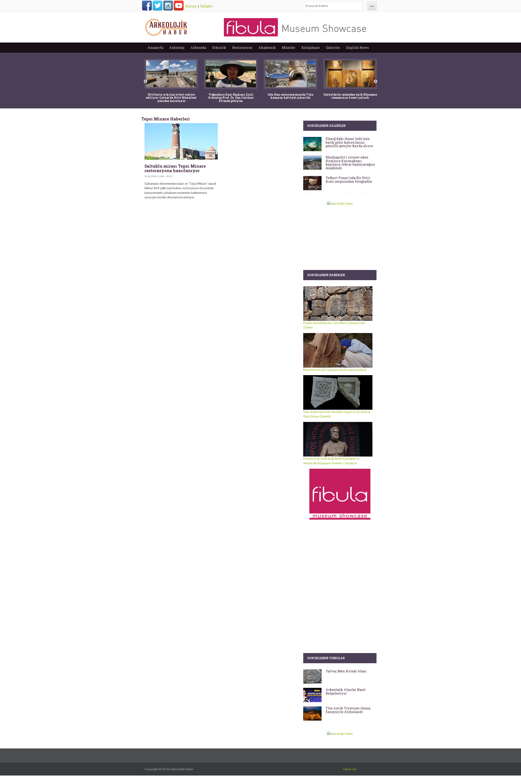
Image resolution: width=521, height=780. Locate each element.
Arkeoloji (176, 47)
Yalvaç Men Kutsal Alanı (346, 671)
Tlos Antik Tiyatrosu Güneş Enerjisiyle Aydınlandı (348, 710)
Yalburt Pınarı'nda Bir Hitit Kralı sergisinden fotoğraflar (349, 180)
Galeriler (333, 47)
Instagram (168, 5)
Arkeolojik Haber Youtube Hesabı (179, 5)
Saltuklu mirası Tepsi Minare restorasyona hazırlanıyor (175, 168)
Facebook (147, 5)
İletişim (206, 6)
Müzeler (288, 47)
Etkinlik (219, 47)
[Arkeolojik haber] (166, 26)
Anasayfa (155, 47)
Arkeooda (198, 47)
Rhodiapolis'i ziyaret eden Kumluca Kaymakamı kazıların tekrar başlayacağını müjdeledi (350, 162)
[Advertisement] (221, 237)
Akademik (267, 47)
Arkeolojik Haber (182, 769)
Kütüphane (310, 47)
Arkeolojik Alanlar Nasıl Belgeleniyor (346, 691)
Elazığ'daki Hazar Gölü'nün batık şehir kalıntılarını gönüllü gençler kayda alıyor (349, 142)
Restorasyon (242, 47)
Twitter (157, 5)
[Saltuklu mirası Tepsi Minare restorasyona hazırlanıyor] (181, 141)
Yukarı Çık (349, 769)
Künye (190, 6)
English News (357, 47)
